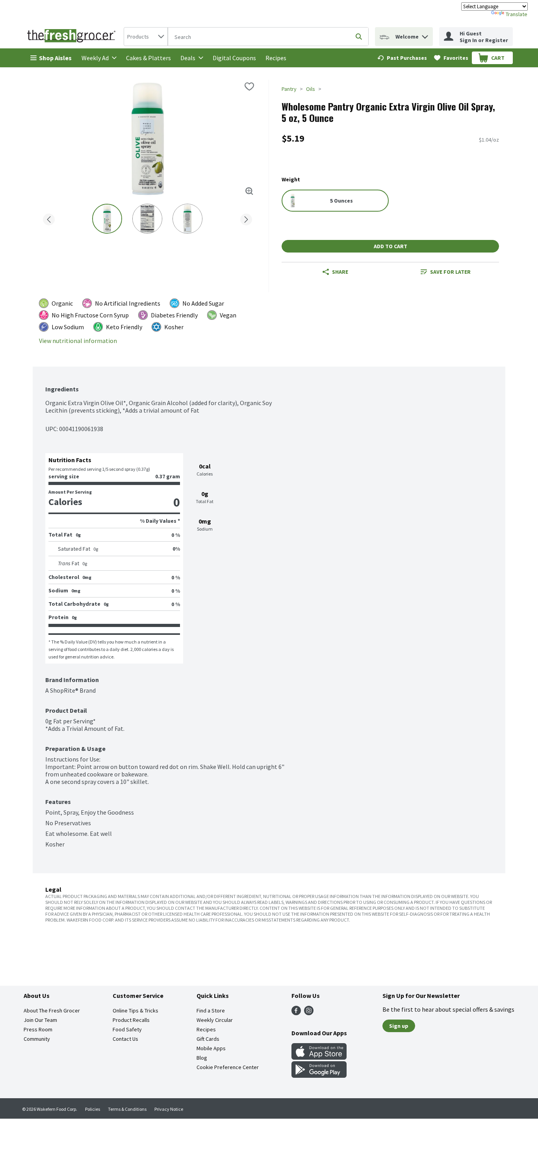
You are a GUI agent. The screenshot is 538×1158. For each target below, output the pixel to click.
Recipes (275, 58)
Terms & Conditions (127, 1109)
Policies (92, 1109)
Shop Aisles (55, 58)
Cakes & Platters (148, 58)
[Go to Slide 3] (187, 218)
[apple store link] (319, 1057)
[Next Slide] (246, 218)
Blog (202, 1057)
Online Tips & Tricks (135, 1010)
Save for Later (450, 271)
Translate (516, 14)
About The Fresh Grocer (52, 1010)
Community (37, 1038)
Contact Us (125, 1038)
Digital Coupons (234, 58)
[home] (73, 37)
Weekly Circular (215, 1019)
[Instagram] (309, 1013)
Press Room (38, 1029)
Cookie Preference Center (228, 1067)
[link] (402, 58)
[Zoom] (249, 191)
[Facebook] (296, 1013)
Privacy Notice (168, 1109)
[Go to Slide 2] (147, 218)
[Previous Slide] (49, 218)
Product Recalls (131, 1019)
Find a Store (211, 1010)
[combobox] (146, 36)
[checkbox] (249, 86)
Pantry (289, 88)
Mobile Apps (211, 1048)
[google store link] (319, 1075)
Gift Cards (208, 1038)
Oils (310, 88)
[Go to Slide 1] (107, 218)
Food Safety (127, 1029)
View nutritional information (78, 341)
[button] (425, 35)
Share (340, 271)
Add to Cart (390, 246)
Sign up (398, 1025)
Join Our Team (40, 1019)
